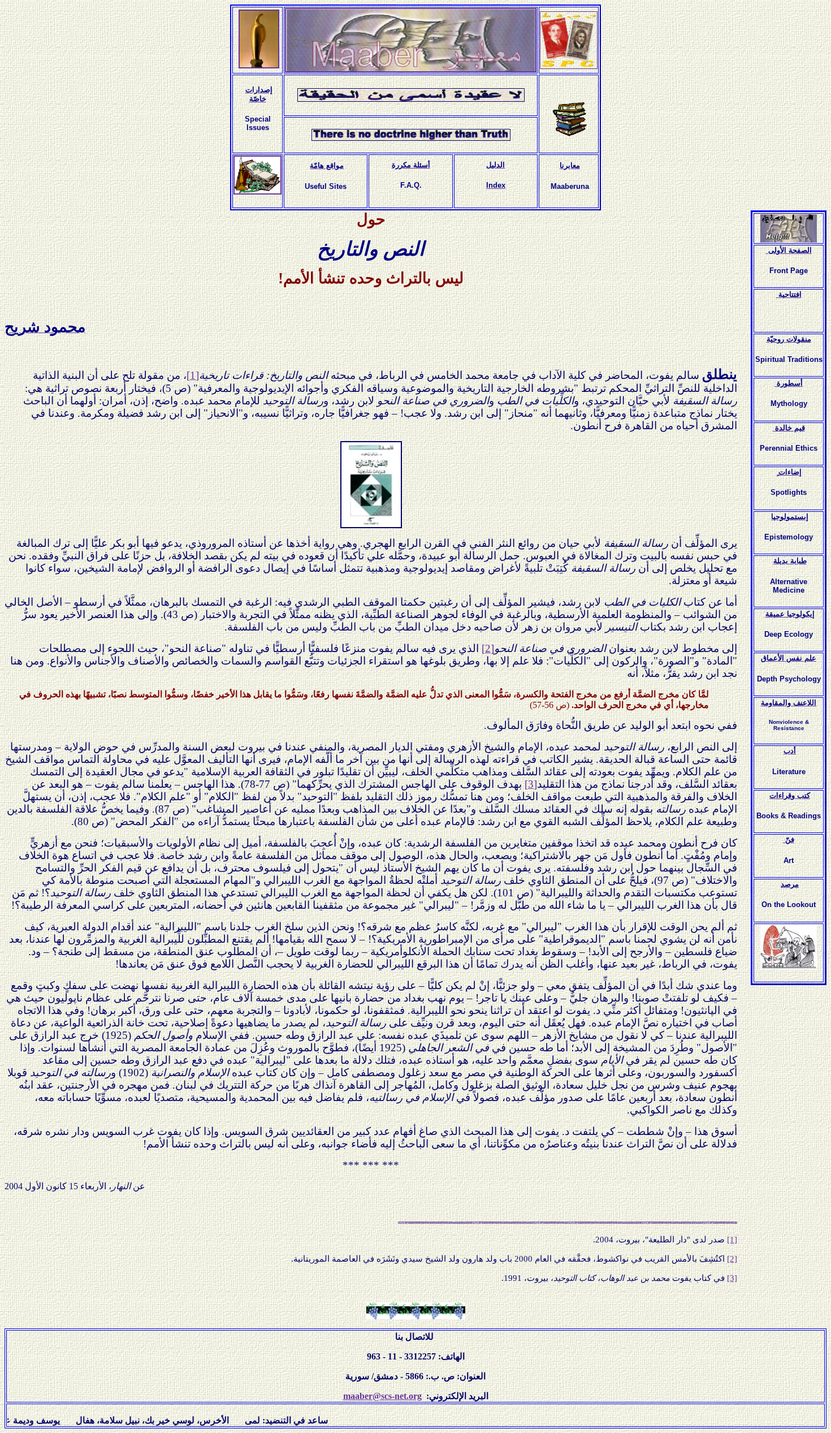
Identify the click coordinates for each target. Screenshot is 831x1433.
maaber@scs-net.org (382, 1396)
